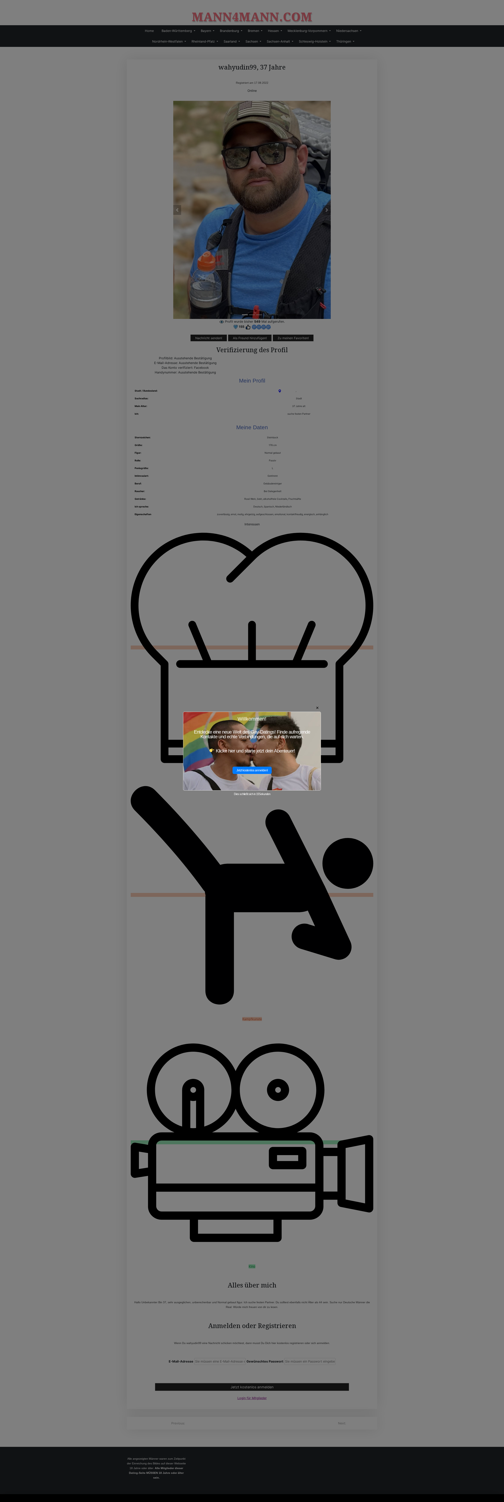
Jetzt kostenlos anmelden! (252, 770)
